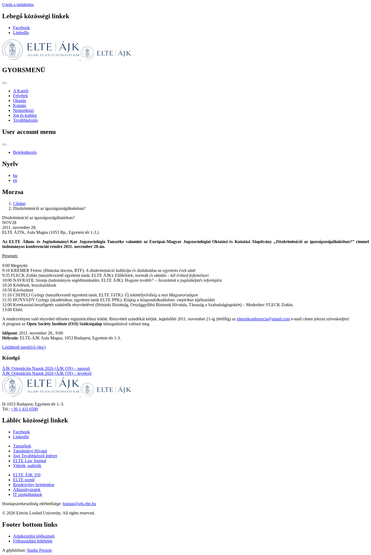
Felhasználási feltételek (32, 541)
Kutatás (19, 105)
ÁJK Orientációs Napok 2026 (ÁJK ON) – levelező (47, 373)
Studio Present (39, 550)
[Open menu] (4, 83)
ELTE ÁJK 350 (26, 475)
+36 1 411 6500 (24, 409)
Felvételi (20, 95)
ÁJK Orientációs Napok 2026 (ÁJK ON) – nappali (46, 368)
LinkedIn (21, 32)
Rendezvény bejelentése (33, 484)
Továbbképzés (25, 120)
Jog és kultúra (25, 115)
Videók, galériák (27, 465)
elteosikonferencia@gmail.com (263, 319)
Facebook (21, 27)
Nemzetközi (23, 110)
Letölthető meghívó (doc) (24, 347)
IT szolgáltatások (27, 494)
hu (15, 175)
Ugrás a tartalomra (18, 4)
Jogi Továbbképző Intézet (35, 455)
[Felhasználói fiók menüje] (4, 144)
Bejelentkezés (25, 152)
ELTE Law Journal (29, 460)
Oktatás (19, 100)
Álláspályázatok (26, 489)
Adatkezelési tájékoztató (34, 536)
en (15, 180)
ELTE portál (23, 479)
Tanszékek (22, 446)
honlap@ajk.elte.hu (79, 503)
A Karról (20, 90)
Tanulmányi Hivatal (30, 451)
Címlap (19, 203)
